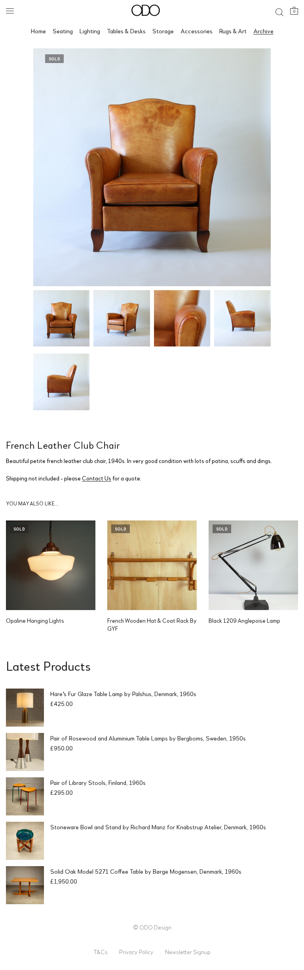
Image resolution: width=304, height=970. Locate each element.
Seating (63, 30)
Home (38, 30)
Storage (163, 30)
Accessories (196, 30)
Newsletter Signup (188, 951)
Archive (263, 30)
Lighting (90, 30)
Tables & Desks (126, 30)
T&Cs (100, 951)
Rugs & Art (233, 30)
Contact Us (96, 478)
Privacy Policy (136, 951)
